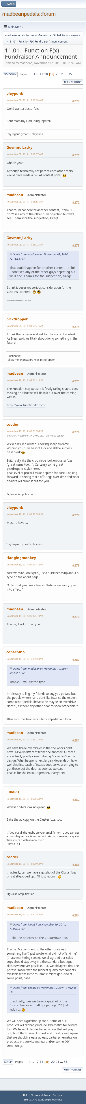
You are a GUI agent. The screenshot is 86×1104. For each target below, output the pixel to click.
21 (62, 74)
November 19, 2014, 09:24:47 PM (24, 564)
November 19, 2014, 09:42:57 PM (24, 615)
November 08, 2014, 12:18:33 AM (24, 201)
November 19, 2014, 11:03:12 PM (24, 798)
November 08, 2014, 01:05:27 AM (24, 325)
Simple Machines (53, 1099)
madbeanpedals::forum (29, 14)
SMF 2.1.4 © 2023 (33, 1099)
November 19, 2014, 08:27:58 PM (24, 514)
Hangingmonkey (21, 557)
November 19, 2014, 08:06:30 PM (24, 431)
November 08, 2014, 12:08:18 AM (24, 100)
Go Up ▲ (58, 1095)
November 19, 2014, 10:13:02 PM (24, 739)
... (37, 74)
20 (57, 74)
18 (46, 74)
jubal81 (12, 792)
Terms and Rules (40, 1095)
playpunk (14, 93)
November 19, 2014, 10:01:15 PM (24, 658)
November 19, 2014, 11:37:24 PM (24, 914)
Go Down (10, 74)
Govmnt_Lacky (19, 147)
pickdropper (17, 319)
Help (25, 1095)
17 (41, 74)
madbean (14, 194)
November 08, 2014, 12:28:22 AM (24, 244)
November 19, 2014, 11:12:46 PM (24, 863)
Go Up (8, 1061)
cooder (12, 424)
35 (70, 74)
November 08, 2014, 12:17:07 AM (24, 154)
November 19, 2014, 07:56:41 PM (24, 380)
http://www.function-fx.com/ (26, 405)
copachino (15, 652)
